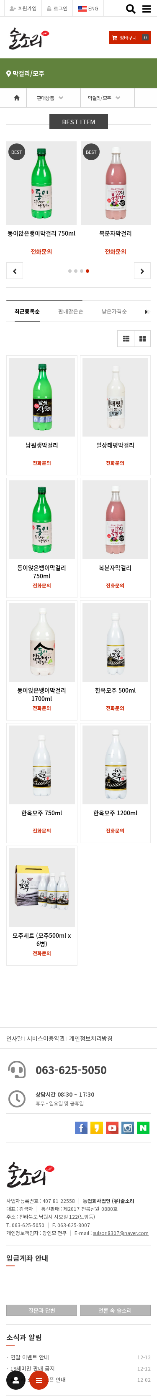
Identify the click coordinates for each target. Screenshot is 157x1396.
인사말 (14, 1038)
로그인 (60, 8)
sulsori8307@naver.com (121, 1232)
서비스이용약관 (46, 1038)
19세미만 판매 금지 (32, 1368)
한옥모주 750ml (41, 812)
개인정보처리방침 (91, 1038)
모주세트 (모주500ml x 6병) (42, 939)
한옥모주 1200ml (115, 812)
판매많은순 (70, 311)
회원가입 (27, 8)
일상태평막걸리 (115, 445)
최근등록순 (27, 311)
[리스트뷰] (125, 338)
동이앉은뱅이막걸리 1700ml (41, 694)
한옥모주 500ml (115, 690)
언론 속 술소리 (115, 1310)
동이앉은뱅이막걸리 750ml (41, 571)
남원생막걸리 (42, 445)
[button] (70, 271)
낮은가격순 (114, 311)
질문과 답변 (41, 1310)
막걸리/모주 (99, 97)
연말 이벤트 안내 (29, 1357)
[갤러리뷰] (142, 338)
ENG (92, 8)
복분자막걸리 (115, 567)
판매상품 (45, 97)
